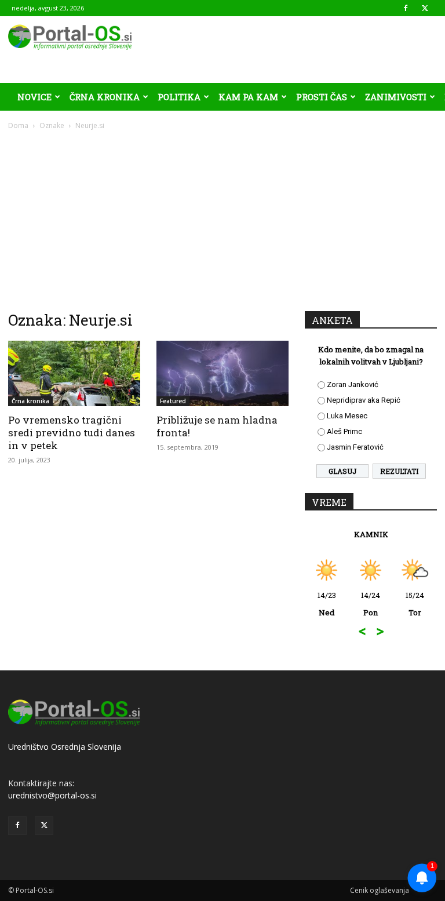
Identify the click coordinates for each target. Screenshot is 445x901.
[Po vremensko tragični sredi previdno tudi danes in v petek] (74, 373)
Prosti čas (321, 97)
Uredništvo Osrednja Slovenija (64, 746)
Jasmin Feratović (355, 447)
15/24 (415, 604)
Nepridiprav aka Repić (363, 400)
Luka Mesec (347, 415)
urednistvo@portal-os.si (52, 795)
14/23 (327, 604)
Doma (18, 125)
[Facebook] (405, 8)
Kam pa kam (248, 97)
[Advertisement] (222, 218)
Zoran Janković (352, 384)
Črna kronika (105, 97)
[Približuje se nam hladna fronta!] (222, 373)
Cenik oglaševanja (379, 890)
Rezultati (399, 471)
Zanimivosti (395, 97)
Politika (179, 97)
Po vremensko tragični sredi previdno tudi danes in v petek (71, 432)
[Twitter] (424, 8)
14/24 (370, 604)
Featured (173, 401)
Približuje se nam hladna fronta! (217, 426)
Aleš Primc (344, 431)
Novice (34, 97)
